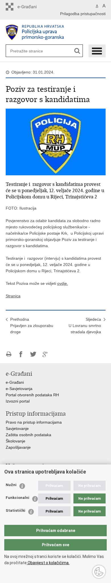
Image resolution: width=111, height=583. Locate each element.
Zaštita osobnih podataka (28, 434)
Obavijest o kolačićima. (48, 562)
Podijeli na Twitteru (33, 354)
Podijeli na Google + (45, 354)
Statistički (15, 510)
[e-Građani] (30, 7)
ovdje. (62, 283)
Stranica (13, 296)
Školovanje (15, 441)
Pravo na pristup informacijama (34, 422)
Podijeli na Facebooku (21, 354)
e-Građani (15, 382)
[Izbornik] (97, 50)
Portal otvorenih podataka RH (32, 395)
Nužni (11, 485)
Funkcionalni (17, 497)
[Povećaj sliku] (56, 141)
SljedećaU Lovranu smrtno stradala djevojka (85, 325)
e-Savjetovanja (19, 388)
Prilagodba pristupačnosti (83, 13)
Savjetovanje (17, 428)
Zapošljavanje (18, 447)
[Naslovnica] (56, 32)
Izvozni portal (18, 401)
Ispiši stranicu (9, 354)
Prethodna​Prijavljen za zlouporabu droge (31, 325)
